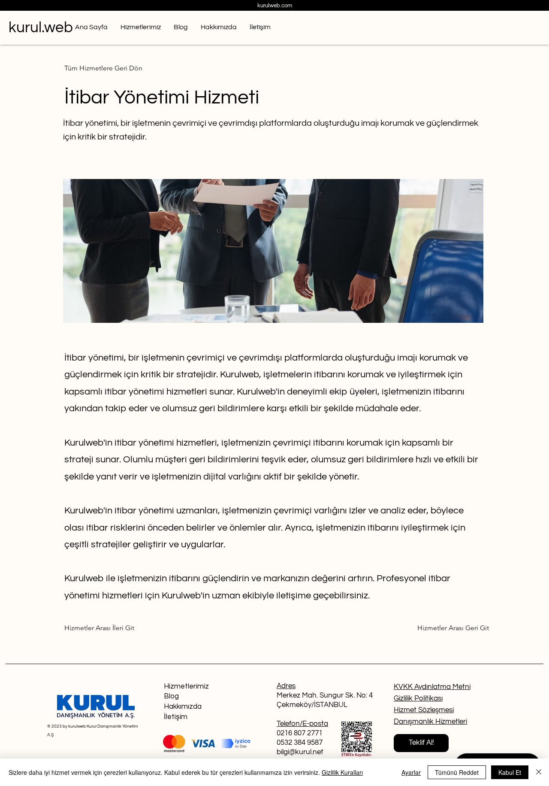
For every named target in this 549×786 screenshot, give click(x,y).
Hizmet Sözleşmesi (424, 710)
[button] (421, 743)
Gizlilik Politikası (418, 698)
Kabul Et (509, 772)
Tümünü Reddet (457, 772)
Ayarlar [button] (411, 772)
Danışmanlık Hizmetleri (430, 721)
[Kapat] (539, 772)
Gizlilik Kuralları (342, 772)
